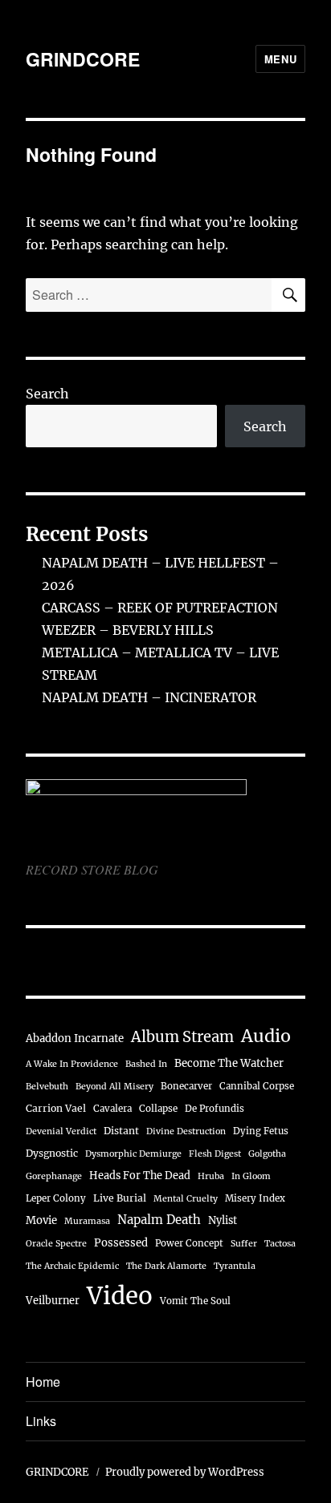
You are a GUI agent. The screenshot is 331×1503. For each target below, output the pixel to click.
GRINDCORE (83, 59)
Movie (41, 1220)
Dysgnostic (52, 1153)
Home (43, 1381)
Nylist (222, 1220)
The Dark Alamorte (166, 1266)
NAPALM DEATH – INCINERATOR (149, 697)
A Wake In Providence (72, 1064)
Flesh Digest (215, 1154)
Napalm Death (159, 1219)
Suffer (244, 1243)
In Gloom (251, 1176)
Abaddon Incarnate (75, 1038)
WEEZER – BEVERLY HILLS (128, 630)
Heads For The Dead (139, 1175)
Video (120, 1296)
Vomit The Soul (195, 1301)
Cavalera (112, 1108)
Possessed (121, 1243)
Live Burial (119, 1198)
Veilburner (53, 1300)
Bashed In (146, 1064)
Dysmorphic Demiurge (133, 1154)
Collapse (158, 1108)
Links (41, 1421)
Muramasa (87, 1221)
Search (47, 394)
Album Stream (182, 1037)
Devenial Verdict (61, 1131)
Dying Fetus (260, 1131)
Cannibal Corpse (256, 1086)
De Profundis (214, 1108)
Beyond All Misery (114, 1086)
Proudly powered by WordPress (184, 1472)
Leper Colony (56, 1198)
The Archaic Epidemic (72, 1266)
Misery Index (255, 1198)
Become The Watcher (229, 1063)
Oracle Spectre (56, 1243)
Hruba (211, 1176)
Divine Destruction (186, 1131)
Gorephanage (54, 1176)
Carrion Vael (56, 1108)
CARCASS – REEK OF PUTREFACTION (160, 608)
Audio (266, 1036)
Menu (280, 59)
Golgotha (267, 1154)
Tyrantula (234, 1266)
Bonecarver (186, 1086)
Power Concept (189, 1243)
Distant (121, 1131)
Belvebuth (47, 1086)
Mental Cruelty (185, 1199)
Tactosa (280, 1243)
